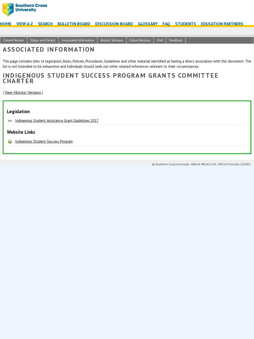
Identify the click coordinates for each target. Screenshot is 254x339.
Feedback (175, 40)
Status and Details (43, 40)
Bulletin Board (74, 24)
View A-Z (24, 24)
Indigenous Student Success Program (44, 141)
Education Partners (222, 24)
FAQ (166, 24)
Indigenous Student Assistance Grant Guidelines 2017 (56, 120)
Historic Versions (111, 40)
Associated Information (78, 40)
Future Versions (140, 40)
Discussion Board (114, 24)
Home (5, 24)
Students (185, 24)
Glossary (148, 24)
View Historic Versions (23, 92)
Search (45, 24)
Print (160, 40)
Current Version (13, 40)
